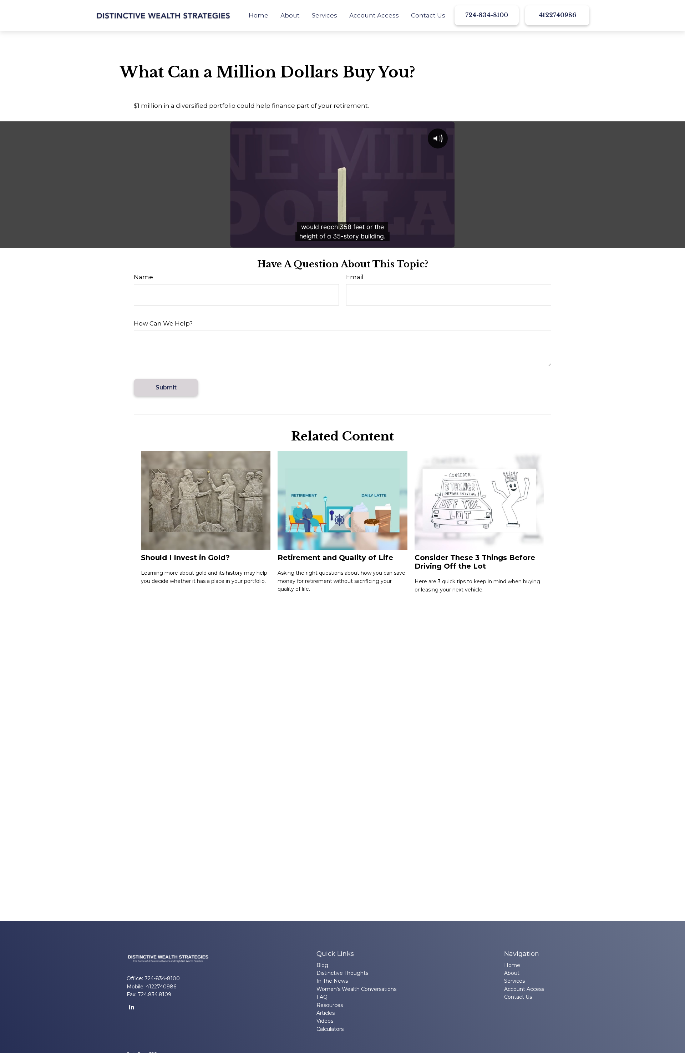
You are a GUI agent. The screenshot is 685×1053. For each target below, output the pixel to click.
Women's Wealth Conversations (356, 989)
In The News (332, 981)
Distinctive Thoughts (342, 973)
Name (143, 277)
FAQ (322, 997)
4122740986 (557, 15)
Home (512, 965)
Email (355, 277)
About (511, 973)
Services (514, 981)
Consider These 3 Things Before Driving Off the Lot (475, 561)
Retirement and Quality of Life (335, 557)
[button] (258, 15)
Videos (324, 1021)
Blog (322, 965)
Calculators (330, 1029)
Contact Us (518, 997)
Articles (325, 1013)
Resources (329, 1005)
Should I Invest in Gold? (185, 557)
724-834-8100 (486, 15)
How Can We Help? (163, 323)
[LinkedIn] (131, 1007)
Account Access (524, 989)
